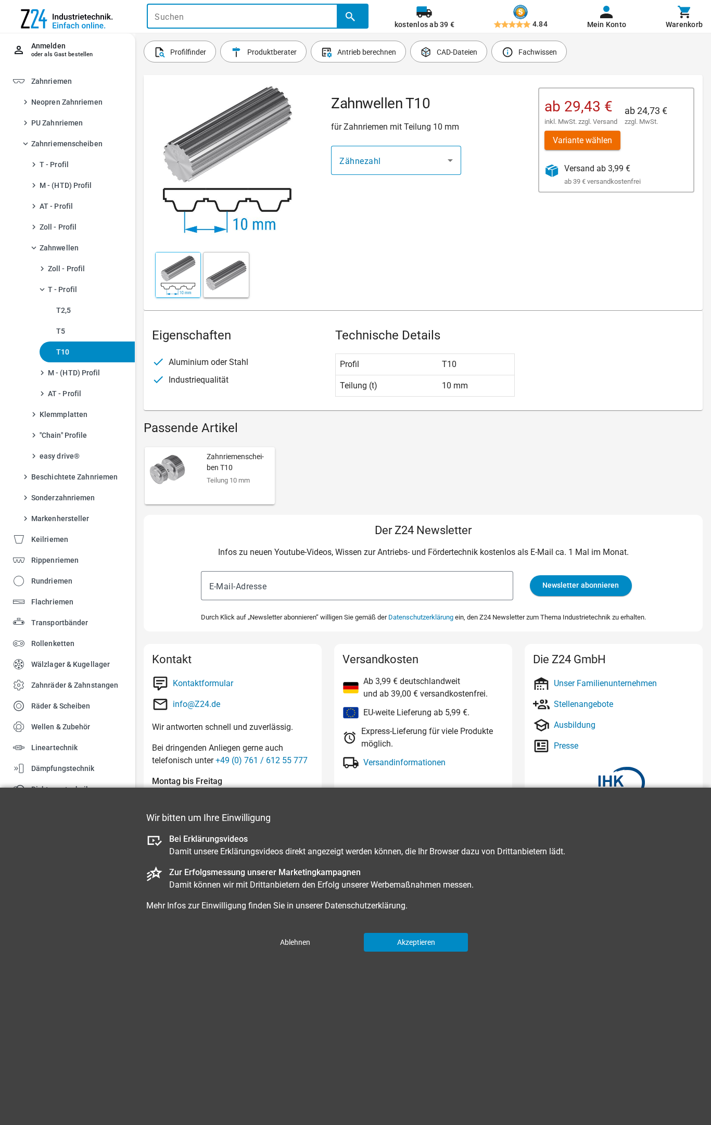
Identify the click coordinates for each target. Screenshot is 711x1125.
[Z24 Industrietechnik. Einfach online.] (68, 17)
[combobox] (396, 160)
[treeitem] (76, 538)
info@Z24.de (196, 704)
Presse (566, 746)
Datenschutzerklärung (420, 617)
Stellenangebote (583, 704)
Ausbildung (574, 725)
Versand (605, 121)
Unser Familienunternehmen (605, 683)
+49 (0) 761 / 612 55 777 (261, 760)
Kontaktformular (203, 683)
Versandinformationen (404, 762)
